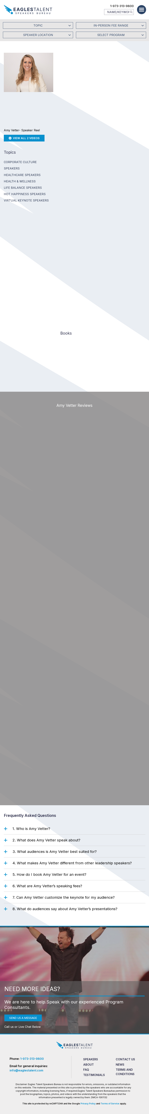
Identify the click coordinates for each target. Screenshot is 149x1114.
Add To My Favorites (77, 87)
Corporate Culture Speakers (20, 165)
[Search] (131, 11)
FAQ (86, 1069)
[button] (141, 9)
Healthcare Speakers (22, 175)
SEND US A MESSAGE (23, 1018)
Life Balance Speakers (23, 187)
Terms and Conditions (125, 1072)
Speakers (90, 1059)
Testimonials (94, 1075)
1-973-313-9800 (122, 6)
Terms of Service (110, 1103)
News (120, 1064)
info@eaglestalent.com (26, 1070)
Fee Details (66, 112)
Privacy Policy (88, 1103)
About (88, 1064)
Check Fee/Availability (116, 87)
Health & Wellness (20, 181)
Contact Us (125, 1059)
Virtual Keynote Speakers (26, 200)
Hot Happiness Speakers (25, 194)
